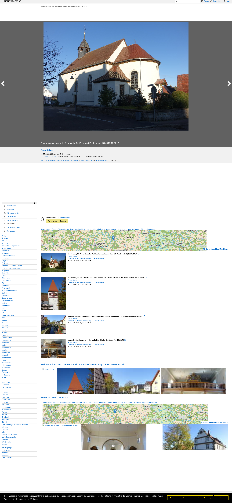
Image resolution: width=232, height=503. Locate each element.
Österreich (6, 372)
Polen (4, 377)
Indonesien (6, 305)
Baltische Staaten (8, 256)
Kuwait (4, 333)
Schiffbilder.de (11, 217)
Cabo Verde (6, 273)
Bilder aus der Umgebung (55, 397)
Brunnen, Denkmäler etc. (11, 268)
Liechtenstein (7, 338)
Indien (4, 303)
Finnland (5, 286)
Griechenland (7, 298)
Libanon (5, 335)
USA (3, 432)
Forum (206, 1)
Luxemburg (6, 340)
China (4, 276)
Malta (4, 345)
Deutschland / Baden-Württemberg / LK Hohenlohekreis (86, 258)
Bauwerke (6, 258)
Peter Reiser (47, 150)
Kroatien (5, 328)
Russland (5, 385)
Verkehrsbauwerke (9, 437)
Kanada (5, 325)
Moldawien (6, 353)
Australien (6, 253)
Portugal (5, 380)
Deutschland (75, 160)
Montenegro (6, 357)
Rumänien (6, 382)
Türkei (4, 422)
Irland (4, 310)
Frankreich (6, 288)
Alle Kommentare (63, 218)
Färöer (4, 283)
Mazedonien (6, 348)
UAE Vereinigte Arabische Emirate (15, 424)
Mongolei (5, 355)
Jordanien (6, 323)
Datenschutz (6, 458)
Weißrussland (7, 442)
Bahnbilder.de (11, 206)
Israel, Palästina (8, 315)
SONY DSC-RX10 (50, 156)
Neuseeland (6, 362)
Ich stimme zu (221, 498)
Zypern (4, 444)
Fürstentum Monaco (9, 290)
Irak (3, 308)
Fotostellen (6, 450)
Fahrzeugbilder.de (13, 213)
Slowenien (6, 400)
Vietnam (5, 439)
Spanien (5, 402)
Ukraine (5, 427)
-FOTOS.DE (12, 1)
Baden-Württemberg (87, 160)
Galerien (5, 293)
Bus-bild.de (10, 209)
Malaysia (5, 343)
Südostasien (6, 410)
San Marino (6, 387)
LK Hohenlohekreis (101, 160)
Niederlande (6, 365)
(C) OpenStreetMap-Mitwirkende (216, 249)
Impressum (6, 455)
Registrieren (217, 1)
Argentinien (6, 248)
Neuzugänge (7, 448)
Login (228, 1)
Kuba (4, 330)
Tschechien (6, 420)
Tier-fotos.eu (11, 231)
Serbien (5, 395)
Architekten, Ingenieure (11, 246)
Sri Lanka (5, 405)
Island (4, 313)
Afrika (4, 236)
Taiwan (4, 415)
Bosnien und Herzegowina (12, 266)
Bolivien (5, 263)
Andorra (5, 243)
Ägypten (5, 238)
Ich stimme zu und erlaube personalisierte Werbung (190, 498)
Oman (4, 370)
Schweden (6, 390)
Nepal (4, 360)
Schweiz (5, 392)
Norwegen (6, 367)
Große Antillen (7, 300)
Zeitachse (5, 453)
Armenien (5, 251)
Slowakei (5, 397)
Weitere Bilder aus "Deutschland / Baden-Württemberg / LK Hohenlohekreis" (83, 364)
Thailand (5, 417)
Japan (4, 320)
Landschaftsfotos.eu (13, 227)
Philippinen (6, 375)
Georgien (5, 295)
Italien (4, 318)
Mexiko (4, 350)
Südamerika (6, 407)
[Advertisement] (85, 14)
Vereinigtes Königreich (10, 434)
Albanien (5, 241)
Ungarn (5, 429)
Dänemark (6, 278)
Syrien (4, 412)
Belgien (5, 261)
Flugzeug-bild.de (12, 220)
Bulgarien (5, 271)
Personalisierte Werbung (27, 499)
